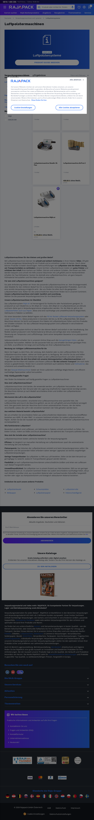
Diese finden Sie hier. (39, 100)
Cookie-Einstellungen (23, 107)
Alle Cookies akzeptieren (69, 107)
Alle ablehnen (75, 80)
